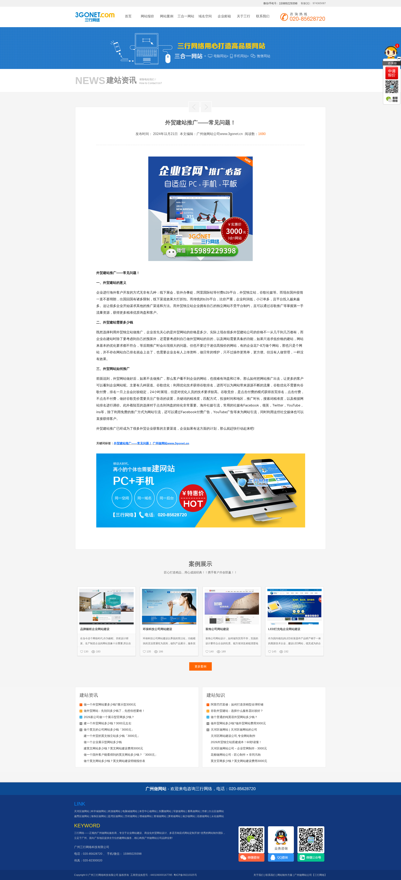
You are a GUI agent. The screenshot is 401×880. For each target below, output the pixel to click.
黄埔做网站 (160, 816)
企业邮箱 (224, 16)
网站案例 (166, 16)
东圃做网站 (165, 811)
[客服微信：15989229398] (392, 99)
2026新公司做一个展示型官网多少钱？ (109, 717)
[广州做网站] (95, 19)
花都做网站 (203, 816)
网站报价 (147, 16)
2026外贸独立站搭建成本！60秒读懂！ (236, 742)
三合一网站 (186, 16)
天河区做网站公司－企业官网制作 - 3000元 (239, 748)
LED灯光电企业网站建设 (284, 629)
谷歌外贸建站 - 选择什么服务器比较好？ (237, 710)
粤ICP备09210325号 (185, 875)
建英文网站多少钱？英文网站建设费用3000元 (113, 748)
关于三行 (243, 16)
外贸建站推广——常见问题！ (133, 443)
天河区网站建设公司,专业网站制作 (233, 735)
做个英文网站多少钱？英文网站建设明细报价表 (114, 761)
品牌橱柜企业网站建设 (94, 629)
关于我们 (259, 875)
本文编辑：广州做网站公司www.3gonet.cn (211, 134)
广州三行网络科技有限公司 (91, 847)
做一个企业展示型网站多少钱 (103, 742)
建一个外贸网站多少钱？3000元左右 (107, 723)
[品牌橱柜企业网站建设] (106, 588)
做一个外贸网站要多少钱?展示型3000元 (110, 704)
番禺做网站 (194, 811)
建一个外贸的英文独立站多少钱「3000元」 (112, 735)
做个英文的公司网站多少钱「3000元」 (109, 729)
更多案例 (200, 666)
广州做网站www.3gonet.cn (171, 443)
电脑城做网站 (129, 811)
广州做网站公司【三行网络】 (310, 875)
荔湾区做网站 (115, 816)
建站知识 (216, 695)
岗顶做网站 (114, 811)
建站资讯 (89, 695)
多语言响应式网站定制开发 (184, 833)
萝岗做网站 (174, 816)
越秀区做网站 (81, 816)
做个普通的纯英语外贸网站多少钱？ (234, 717)
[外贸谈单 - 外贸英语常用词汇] (206, 107)
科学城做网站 (98, 811)
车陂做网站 (179, 811)
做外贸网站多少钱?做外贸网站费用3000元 (238, 723)
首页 (128, 16)
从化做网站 (217, 816)
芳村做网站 (131, 816)
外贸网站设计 (159, 833)
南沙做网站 (189, 816)
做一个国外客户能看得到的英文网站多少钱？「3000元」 (121, 754)
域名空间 (205, 16)
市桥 (204, 811)
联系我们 (262, 16)
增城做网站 (145, 816)
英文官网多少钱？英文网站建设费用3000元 (239, 761)
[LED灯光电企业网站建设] (294, 588)
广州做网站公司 (153, 838)
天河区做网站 (81, 811)
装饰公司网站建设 (217, 629)
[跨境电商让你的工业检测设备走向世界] (194, 107)
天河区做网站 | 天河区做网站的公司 (234, 729)
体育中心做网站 (148, 811)
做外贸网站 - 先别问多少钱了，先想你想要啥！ (114, 710)
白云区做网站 (216, 811)
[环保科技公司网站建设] (169, 588)
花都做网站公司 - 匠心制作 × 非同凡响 (236, 754)
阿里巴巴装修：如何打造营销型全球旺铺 (237, 704)
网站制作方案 (284, 875)
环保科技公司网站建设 (157, 629)
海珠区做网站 (98, 816)
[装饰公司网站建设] (232, 588)
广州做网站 (103, 833)
